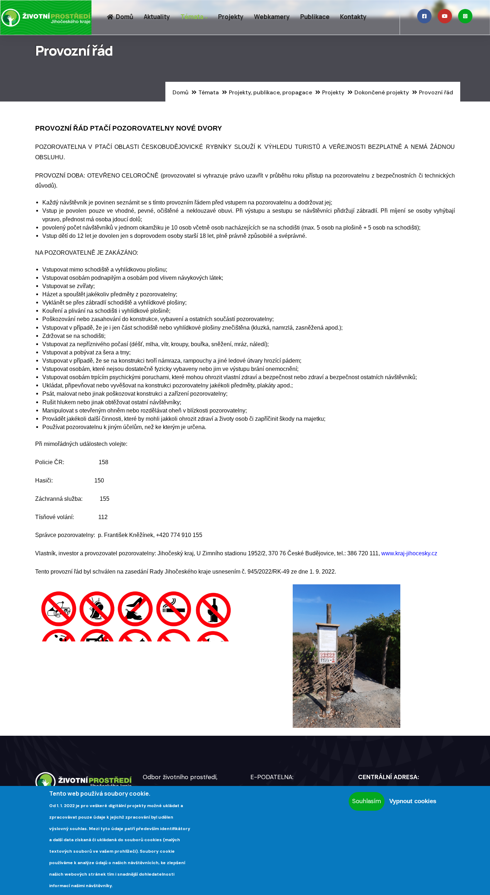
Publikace (315, 17)
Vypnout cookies (412, 801)
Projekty (231, 17)
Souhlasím (366, 801)
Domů (124, 17)
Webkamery (272, 17)
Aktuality (157, 17)
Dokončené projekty (381, 92)
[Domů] (46, 17)
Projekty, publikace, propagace (270, 92)
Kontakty (353, 17)
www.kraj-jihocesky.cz (409, 553)
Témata (191, 17)
